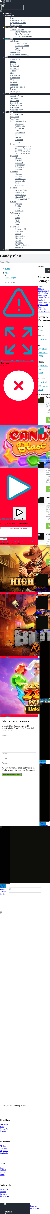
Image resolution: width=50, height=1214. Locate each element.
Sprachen (14, 156)
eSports (13, 62)
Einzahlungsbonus (22, 43)
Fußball (13, 64)
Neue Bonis (15, 52)
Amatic (18, 240)
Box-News (14, 107)
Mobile (18, 206)
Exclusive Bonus (22, 45)
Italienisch (19, 167)
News (7, 94)
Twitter (3, 1192)
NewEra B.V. (20, 195)
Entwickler (14, 227)
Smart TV (19, 211)
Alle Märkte (15, 59)
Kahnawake (20, 181)
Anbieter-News (16, 96)
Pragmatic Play (21, 229)
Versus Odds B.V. (22, 199)
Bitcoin (18, 137)
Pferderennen (15, 75)
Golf (12, 73)
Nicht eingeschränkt (23, 146)
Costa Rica (19, 185)
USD (17, 217)
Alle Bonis (14, 41)
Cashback (19, 48)
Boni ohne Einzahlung (19, 55)
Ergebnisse (9, 16)
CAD (17, 222)
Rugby (13, 89)
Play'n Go (4, 1151)
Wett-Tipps (14, 101)
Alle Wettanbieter (17, 29)
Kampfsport (15, 78)
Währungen (15, 213)
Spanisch (19, 162)
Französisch (20, 165)
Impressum (34, 1206)
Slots (7, 250)
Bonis (10, 39)
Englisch (18, 160)
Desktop (18, 204)
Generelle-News (16, 110)
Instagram (4, 1194)
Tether (18, 142)
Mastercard (19, 128)
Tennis (13, 71)
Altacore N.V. (21, 190)
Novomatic (4, 1148)
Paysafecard (20, 133)
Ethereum (19, 140)
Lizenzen (14, 172)
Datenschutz (35, 1208)
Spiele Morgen (16, 25)
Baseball (13, 82)
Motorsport (14, 68)
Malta (17, 183)
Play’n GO (19, 231)
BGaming (19, 243)
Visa (17, 130)
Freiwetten (19, 50)
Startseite (8, 13)
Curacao (18, 174)
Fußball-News (16, 103)
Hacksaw (19, 238)
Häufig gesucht (11, 112)
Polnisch (18, 169)
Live (12, 18)
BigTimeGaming (22, 245)
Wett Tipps (14, 119)
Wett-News (14, 98)
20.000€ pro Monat (23, 153)
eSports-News (16, 105)
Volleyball (14, 80)
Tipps (2, 1174)
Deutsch (18, 158)
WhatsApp (4, 1196)
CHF (17, 220)
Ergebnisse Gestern (18, 23)
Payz (17, 135)
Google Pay (20, 126)
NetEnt (18, 234)
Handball (14, 84)
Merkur (3, 1146)
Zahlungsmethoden (18, 121)
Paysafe (3, 1131)
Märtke (8, 57)
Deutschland (20, 179)
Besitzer (13, 188)
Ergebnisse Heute (17, 20)
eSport (2, 1172)
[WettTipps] (12, 9)
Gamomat (19, 247)
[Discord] (4, 3)
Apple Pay (19, 123)
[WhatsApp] (1, 3)
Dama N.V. (20, 192)
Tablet (17, 208)
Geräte (13, 201)
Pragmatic (4, 1153)
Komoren (19, 176)
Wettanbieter (14, 27)
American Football (17, 87)
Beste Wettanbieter (23, 32)
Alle (1, 1168)
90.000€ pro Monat (23, 149)
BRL (17, 224)
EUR (17, 215)
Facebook (4, 1189)
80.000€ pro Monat (23, 151)
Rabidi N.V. (20, 197)
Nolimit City (20, 236)
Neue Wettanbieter (22, 34)
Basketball (14, 66)
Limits (12, 144)
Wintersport (15, 91)
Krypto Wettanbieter (23, 36)
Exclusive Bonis (16, 114)
